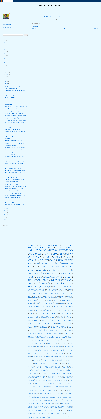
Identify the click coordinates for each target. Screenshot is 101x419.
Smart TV (30, 383)
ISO (72, 360)
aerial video (31, 269)
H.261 (48, 357)
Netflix (60, 248)
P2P (37, 260)
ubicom (51, 413)
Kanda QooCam (55, 363)
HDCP (35, 272)
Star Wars (52, 383)
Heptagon (59, 359)
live (70, 290)
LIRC (48, 364)
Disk (66, 353)
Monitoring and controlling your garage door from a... (15, 202)
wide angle (35, 339)
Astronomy (55, 342)
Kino (30, 364)
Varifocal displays (32, 389)
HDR (43, 359)
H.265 (70, 282)
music (48, 406)
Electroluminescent (33, 317)
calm (35, 394)
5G (39, 313)
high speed (49, 331)
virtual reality (46, 248)
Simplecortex (7, 138)
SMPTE (59, 323)
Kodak (41, 319)
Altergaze (42, 342)
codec (57, 266)
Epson (64, 354)
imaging (43, 309)
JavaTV (45, 363)
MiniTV (63, 367)
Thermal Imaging (55, 324)
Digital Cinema (50, 255)
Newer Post (34, 28)
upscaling (69, 413)
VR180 (36, 266)
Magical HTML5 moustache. (10, 97)
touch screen (37, 312)
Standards (69, 306)
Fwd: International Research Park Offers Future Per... (14, 167)
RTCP (56, 377)
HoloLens (71, 359)
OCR (47, 320)
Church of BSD (5, 29)
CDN (33, 277)
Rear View (31, 379)
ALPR (47, 340)
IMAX (45, 360)
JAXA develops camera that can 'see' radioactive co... (14, 86)
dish (59, 329)
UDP (46, 387)
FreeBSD (47, 356)
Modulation (35, 369)
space (58, 310)
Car (55, 347)
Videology (45, 390)
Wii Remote (43, 391)
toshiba (30, 312)
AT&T (57, 340)
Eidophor (69, 316)
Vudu (51, 326)
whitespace (68, 280)
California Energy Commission (48, 314)
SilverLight (31, 324)
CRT (69, 346)
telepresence (52, 270)
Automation (69, 342)
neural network (40, 333)
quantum (44, 334)
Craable (40, 350)
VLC (65, 289)
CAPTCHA (46, 346)
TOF (44, 289)
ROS (52, 377)
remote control (42, 275)
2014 (5, 62)
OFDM (52, 320)
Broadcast (69, 292)
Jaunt (40, 363)
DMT (71, 350)
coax (62, 307)
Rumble (42, 380)
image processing (65, 249)
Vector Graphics (68, 324)
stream (70, 410)
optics (37, 262)
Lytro (48, 272)
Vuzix (67, 390)
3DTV (49, 252)
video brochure (32, 414)
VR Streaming (67, 267)
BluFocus (67, 344)
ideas (69, 266)
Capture (32, 302)
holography (37, 280)
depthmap (52, 397)
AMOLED (52, 340)
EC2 (64, 316)
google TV (50, 273)
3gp (60, 339)
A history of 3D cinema (9, 127)
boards (65, 393)
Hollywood (68, 317)
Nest (71, 369)
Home (65, 28)
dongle (64, 329)
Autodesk (62, 342)
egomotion (70, 329)
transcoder (60, 299)
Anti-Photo (44, 282)
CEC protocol (56, 346)
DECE (60, 302)
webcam (59, 416)
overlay (49, 333)
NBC (60, 294)
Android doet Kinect (9, 174)
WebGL (50, 307)
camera (31, 246)
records (31, 410)
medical (63, 309)
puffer (50, 409)
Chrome (58, 282)
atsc (70, 297)
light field (69, 250)
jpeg (69, 269)
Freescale (53, 356)
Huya (30, 360)
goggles (37, 309)
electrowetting (34, 330)
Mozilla (56, 294)
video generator (48, 336)
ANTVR (48, 313)
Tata (29, 386)
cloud (40, 269)
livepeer (57, 331)
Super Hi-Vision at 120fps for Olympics (12, 177)
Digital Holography (65, 265)
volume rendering (32, 300)
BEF (61, 343)
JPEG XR (31, 363)
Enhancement (58, 354)
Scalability (40, 381)
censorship (40, 394)
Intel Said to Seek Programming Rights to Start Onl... (14, 163)
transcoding (46, 312)
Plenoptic (31, 289)
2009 (5, 214)
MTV (33, 367)
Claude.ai (66, 314)
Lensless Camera (45, 283)
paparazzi (36, 407)
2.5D (41, 339)
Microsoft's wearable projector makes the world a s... (14, 183)
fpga (39, 299)
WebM (56, 297)
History (39, 249)
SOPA (65, 323)
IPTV (40, 272)
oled (42, 267)
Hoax (62, 317)
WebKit (37, 391)
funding (69, 330)
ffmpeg (30, 280)
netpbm (70, 406)
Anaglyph (48, 342)
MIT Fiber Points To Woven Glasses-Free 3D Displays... (15, 170)
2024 (5, 44)
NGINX (62, 369)
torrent (51, 275)
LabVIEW (52, 364)
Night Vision (63, 370)
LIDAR (67, 303)
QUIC (64, 376)
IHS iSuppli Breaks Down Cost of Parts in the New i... (15, 158)
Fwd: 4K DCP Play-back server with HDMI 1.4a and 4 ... (15, 195)
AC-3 (35, 340)
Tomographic (32, 387)
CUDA (33, 347)
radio (49, 334)
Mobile (30, 266)
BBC (63, 292)
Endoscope (70, 293)
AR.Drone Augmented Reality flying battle (13, 95)
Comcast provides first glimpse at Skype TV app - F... (14, 122)
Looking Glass (45, 366)
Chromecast (48, 286)
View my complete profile (15, 15)
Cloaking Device (52, 349)
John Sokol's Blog (6, 25)
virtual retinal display (53, 337)
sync (70, 334)
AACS (30, 340)
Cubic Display (47, 350)
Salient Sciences (32, 381)
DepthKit (66, 352)
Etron (29, 356)
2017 (5, 56)
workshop (38, 417)
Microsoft (67, 257)
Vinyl (63, 390)
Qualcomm (61, 304)
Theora (52, 386)
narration (63, 406)
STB (39, 279)
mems (62, 403)
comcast (70, 260)
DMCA (67, 350)
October (6, 70)
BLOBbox (66, 343)
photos (65, 333)
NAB (37, 304)
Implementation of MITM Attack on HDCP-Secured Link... (16, 106)
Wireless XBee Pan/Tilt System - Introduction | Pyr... (14, 84)
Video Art (39, 284)
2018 (5, 55)
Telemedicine (46, 386)
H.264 (68, 255)
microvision (31, 404)
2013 (5, 64)
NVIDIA (71, 287)
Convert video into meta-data (10, 145)
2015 (5, 60)
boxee (70, 327)
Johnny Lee (31, 283)
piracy (39, 270)
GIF (67, 356)
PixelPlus (55, 374)
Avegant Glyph (37, 343)
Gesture (64, 282)
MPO (71, 366)
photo (45, 407)
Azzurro (56, 343)
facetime (59, 399)
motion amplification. (39, 406)
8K (63, 339)
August (6, 74)
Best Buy (53, 344)
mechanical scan (49, 403)
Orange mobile (51, 373)
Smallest (38, 324)
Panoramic (64, 283)
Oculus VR (57, 252)
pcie (44, 310)
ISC (65, 360)
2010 (5, 212)
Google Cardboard (49, 303)
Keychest (35, 319)
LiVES (70, 364)
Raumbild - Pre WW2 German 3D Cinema (12, 129)
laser (52, 280)
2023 (5, 46)
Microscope (55, 283)
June (6, 78)
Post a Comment (35, 26)
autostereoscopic (51, 290)
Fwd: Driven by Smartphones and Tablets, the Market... (15, 124)
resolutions (38, 410)
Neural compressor (44, 370)
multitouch (31, 270)
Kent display (70, 363)
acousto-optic (68, 391)
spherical (65, 310)
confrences (35, 329)
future (37, 263)
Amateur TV (70, 300)
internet (53, 249)
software (58, 410)
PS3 (71, 373)
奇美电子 (48, 417)
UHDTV (60, 289)
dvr (31, 262)
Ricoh (71, 379)
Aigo (37, 342)
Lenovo (66, 364)
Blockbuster (60, 344)
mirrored (61, 404)
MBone (52, 366)
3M (57, 339)
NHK (67, 369)
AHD (39, 340)
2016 (5, 58)
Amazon (58, 292)
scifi (48, 310)
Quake (29, 377)
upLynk (63, 413)
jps (63, 400)
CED (62, 346)
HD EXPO (65, 357)
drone (63, 269)
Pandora (69, 320)
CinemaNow (43, 349)
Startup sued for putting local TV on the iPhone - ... (14, 193)
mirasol (55, 404)
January (6, 208)
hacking (65, 290)
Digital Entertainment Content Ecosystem (43, 353)
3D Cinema (30, 260)
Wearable (51, 297)
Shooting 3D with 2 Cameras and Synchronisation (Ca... (15, 113)
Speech (45, 383)
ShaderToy (58, 381)
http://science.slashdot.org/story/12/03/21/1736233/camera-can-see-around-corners (47, 16)
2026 (5, 40)
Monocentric (43, 369)
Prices (71, 322)
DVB (68, 302)
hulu (63, 266)
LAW (46, 249)
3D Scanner (45, 263)
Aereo (58, 262)
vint (34, 416)
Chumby (60, 314)
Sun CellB (38, 289)
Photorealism (41, 374)
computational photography (36, 273)
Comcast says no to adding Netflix (11, 181)
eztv (54, 399)
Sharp (64, 381)
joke (57, 273)
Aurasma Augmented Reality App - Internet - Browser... (15, 152)
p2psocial (30, 407)
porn (70, 333)
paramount (38, 310)
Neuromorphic (54, 370)
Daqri (54, 352)
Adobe (58, 267)
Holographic (56, 287)
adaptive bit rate (43, 327)
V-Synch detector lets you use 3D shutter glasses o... (14, 109)
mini (50, 404)
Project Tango (32, 279)
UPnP (50, 387)
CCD (29, 277)
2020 (5, 51)
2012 (5, 65)
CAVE (37, 314)
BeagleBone (46, 344)
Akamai (63, 300)
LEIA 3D (43, 364)
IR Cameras (68, 277)
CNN (29, 293)
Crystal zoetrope (8, 102)
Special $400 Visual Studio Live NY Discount (13, 159)
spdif (65, 334)
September (7, 72)
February (7, 206)
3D (41, 246)
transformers (56, 411)
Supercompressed (32, 384)
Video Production (69, 389)
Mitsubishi (69, 367)
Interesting (65, 287)
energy (31, 399)
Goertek (35, 357)
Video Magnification (50, 389)
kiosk (48, 309)
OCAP (40, 304)
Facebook (39, 277)
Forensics (41, 356)
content (42, 329)
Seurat (52, 381)
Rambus (30, 306)
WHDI (72, 390)
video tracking (64, 414)
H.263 (52, 357)
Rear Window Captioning (42, 379)
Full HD (46, 277)
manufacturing (31, 403)
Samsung (52, 260)
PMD (64, 320)
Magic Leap (40, 294)
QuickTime (34, 377)
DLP (64, 302)
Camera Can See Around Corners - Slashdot (13, 150)
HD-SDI (29, 359)
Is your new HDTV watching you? (11, 88)
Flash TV (40, 303)
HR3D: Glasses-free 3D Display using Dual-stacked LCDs (15, 101)
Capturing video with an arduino (11, 136)
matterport (40, 403)
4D (35, 313)
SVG (67, 380)
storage (69, 276)
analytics (44, 266)
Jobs (49, 363)
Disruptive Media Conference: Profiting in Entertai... (14, 179)
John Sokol (13, 13)
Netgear (36, 370)
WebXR (61, 297)
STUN (70, 323)
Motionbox (50, 369)
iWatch (41, 400)
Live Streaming (63, 263)
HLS (50, 287)
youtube (33, 252)
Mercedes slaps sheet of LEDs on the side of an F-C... (14, 188)
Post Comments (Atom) (41, 31)
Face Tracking (64, 286)
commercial (68, 307)
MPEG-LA (31, 304)
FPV (49, 317)
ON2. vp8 (54, 272)
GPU (31, 272)
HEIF (50, 359)
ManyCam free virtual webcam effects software (13, 140)
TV (44, 276)
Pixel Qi (59, 322)
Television (31, 284)
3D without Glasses (33, 282)
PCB (68, 373)
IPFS (58, 360)
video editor (39, 259)
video (30, 259)
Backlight (30, 344)
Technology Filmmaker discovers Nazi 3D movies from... (15, 131)
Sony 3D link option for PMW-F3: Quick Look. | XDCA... (15, 115)
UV (54, 387)
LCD (39, 255)
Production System (40, 376)
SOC (63, 380)
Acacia (70, 340)
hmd (61, 255)
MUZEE (36, 367)
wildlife (65, 416)
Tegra (39, 386)
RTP (71, 304)
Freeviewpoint (33, 256)
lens (56, 276)
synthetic (30, 411)
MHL (64, 366)
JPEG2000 (62, 303)
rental (38, 292)
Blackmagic (31, 314)
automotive (41, 290)
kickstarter (69, 400)
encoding (71, 397)
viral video (54, 312)
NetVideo (30, 370)
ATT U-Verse (57, 300)
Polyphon (31, 376)
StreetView (68, 383)
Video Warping (33, 326)
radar (59, 409)
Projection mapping (52, 376)
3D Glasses (50, 267)
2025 (5, 42)
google (42, 252)
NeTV (43, 320)
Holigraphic (56, 257)
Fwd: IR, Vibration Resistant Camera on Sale (13, 133)
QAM (60, 376)
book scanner (63, 327)
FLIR (35, 303)
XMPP (58, 391)
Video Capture (46, 279)
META (56, 366)
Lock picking (31, 366)
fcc (59, 290)
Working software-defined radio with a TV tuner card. (15, 90)
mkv (66, 404)
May (6, 79)
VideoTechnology (43, 326)
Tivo (42, 297)
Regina (60, 379)
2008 (5, 216)
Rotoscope (31, 380)
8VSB (66, 339)
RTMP (70, 283)
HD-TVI (34, 359)
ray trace (65, 409)
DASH (55, 302)
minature (45, 404)
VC (62, 324)
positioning (31, 334)
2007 (5, 217)
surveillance (32, 253)
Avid (44, 343)
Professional (48, 323)
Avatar (29, 343)
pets (42, 407)
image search (48, 400)
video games (68, 299)
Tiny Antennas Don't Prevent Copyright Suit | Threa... (15, 204)
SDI (57, 296)
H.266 (56, 357)
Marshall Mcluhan (48, 367)
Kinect (48, 253)
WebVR (29, 290)
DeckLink (59, 352)
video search (56, 414)
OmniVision (66, 294)
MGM (60, 366)
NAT (55, 369)
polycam (61, 407)
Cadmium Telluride (48, 347)
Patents (36, 296)
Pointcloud (70, 374)
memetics (57, 403)
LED (37, 283)
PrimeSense (33, 323)
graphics (40, 331)
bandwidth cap (53, 327)
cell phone (50, 276)
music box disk (55, 406)
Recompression (53, 379)
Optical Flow (43, 373)
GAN (64, 356)
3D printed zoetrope (8, 104)
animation (56, 307)
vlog (38, 416)
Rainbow (61, 377)
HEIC (47, 359)
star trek (64, 410)
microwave (38, 404)
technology (51, 292)
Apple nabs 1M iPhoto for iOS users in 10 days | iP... (14, 149)
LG (44, 272)
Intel (29, 319)
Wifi (66, 297)
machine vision (32, 286)
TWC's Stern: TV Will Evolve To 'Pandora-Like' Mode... (15, 99)
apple (50, 250)
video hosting (58, 336)
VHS (66, 387)
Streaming (52, 246)
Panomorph (31, 322)
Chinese (66, 347)
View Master (52, 390)
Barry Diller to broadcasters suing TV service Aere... (14, 165)
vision (63, 337)
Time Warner (35, 297)
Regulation (66, 379)
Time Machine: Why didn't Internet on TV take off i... (15, 199)
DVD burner (41, 352)
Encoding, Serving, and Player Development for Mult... (15, 172)
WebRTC (46, 284)
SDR (54, 306)
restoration (45, 410)
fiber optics (43, 330)
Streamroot (60, 383)
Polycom (65, 322)
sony (38, 265)
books (70, 393)
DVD (56, 263)
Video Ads (41, 389)
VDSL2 (62, 387)
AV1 (65, 340)
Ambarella (55, 313)
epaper (34, 299)
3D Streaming (69, 270)
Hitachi (65, 359)
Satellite (62, 296)
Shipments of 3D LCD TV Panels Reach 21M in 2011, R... (15, 186)
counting (45, 396)
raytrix (71, 409)
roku (44, 270)
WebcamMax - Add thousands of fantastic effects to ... (15, 142)
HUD (58, 317)
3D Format (46, 339)
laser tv (63, 273)
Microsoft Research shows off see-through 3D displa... (15, 200)
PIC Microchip (53, 304)
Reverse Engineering (46, 306)
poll (56, 407)
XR (62, 391)
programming (31, 275)
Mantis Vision (52, 319)
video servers (41, 337)
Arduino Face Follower (9, 134)
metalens (69, 309)
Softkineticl (38, 383)
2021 (5, 49)
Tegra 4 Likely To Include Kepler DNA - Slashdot (14, 93)
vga (57, 275)
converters (38, 396)
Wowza (49, 391)
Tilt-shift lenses (64, 386)
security (67, 252)
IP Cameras (59, 277)
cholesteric (47, 394)
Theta (57, 386)
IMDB (49, 360)
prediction (30, 409)
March (6, 83)
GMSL (70, 356)
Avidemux (49, 343)
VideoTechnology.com (7, 24)
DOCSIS (34, 352)
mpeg (69, 273)
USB (70, 272)
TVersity (70, 384)
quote (54, 409)
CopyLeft (60, 349)
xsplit (43, 417)
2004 (5, 221)
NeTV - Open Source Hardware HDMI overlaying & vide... (15, 120)
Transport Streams (52, 289)
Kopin (34, 364)
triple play (37, 413)
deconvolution (44, 397)
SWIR (71, 380)
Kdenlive (63, 363)
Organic (59, 373)
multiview (30, 310)
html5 (30, 257)
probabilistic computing (41, 409)
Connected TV (52, 265)
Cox (35, 350)
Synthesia (47, 384)
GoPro (29, 357)
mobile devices (58, 259)
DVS (50, 352)
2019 (5, 53)
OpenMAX (30, 373)
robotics (62, 276)
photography (31, 292)
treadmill (39, 336)
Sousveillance (63, 272)
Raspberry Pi (43, 260)
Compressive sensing (46, 302)
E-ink (64, 293)
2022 (5, 48)
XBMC (67, 326)
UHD (46, 297)
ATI (61, 340)
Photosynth (49, 374)
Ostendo (58, 320)
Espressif (43, 317)
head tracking (67, 284)
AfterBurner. (31, 342)
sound (53, 310)
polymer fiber (68, 407)
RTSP (41, 296)
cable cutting (67, 279)
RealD (52, 296)
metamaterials (51, 299)
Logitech (38, 366)
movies (40, 286)
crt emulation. (53, 396)
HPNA (54, 359)
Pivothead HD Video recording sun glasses (13, 197)
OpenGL (46, 304)
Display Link (44, 316)
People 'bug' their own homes (10, 154)
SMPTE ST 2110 (57, 380)
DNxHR (29, 352)
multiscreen (31, 333)
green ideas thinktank (7, 27)
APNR (62, 275)
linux (48, 259)
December (7, 67)
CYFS (41, 347)
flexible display (60, 330)
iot (59, 400)
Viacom (44, 307)
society (61, 334)
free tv (70, 399)
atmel (36, 393)
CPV (66, 346)
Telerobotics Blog (6, 22)
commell (70, 394)
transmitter (31, 336)
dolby (29, 299)
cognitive (63, 394)
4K (44, 265)
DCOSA (58, 350)
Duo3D (30, 354)
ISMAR (68, 360)
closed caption (56, 394)
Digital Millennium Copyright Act (40, 293)
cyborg (70, 396)
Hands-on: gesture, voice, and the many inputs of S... (14, 192)
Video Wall (32, 390)
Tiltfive (71, 386)
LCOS (39, 364)
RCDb (40, 377)
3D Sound (52, 339)
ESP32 (39, 354)
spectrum (50, 262)
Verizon (70, 289)
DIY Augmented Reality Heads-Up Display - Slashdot (15, 156)
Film (37, 287)
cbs (29, 329)
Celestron (60, 347)
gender (29, 400)
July (6, 76)
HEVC (52, 277)
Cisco (37, 302)
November (7, 69)
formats (58, 284)
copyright (31, 250)
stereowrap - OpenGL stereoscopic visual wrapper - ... (14, 108)
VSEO (70, 387)
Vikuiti (58, 390)
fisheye (51, 330)
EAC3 (35, 354)
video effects (47, 414)
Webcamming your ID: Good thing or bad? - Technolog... (15, 190)
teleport (37, 411)
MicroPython (57, 367)
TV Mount (63, 384)
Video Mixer (60, 389)
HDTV (68, 256)
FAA (33, 356)
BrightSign (39, 346)
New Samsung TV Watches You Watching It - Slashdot (15, 147)
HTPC (53, 317)
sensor (55, 334)
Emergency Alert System (47, 354)
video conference (60, 253)
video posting (31, 337)
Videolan (38, 390)
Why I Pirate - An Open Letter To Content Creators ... (14, 184)
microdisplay (68, 403)
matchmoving (55, 309)
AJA (43, 340)
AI (51, 263)
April (6, 81)
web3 (31, 313)
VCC (58, 387)
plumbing (51, 407)
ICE (34, 360)
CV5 (37, 347)
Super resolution (32, 307)
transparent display (66, 411)
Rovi (37, 380)
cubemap (64, 396)
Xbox (34, 290)
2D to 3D (61, 270)
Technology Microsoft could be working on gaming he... (15, 126)
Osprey (64, 373)
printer (38, 334)
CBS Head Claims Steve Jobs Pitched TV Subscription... (15, 161)
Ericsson (70, 354)
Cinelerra (36, 349)
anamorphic (31, 393)
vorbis (49, 416)
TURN (59, 384)
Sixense (70, 381)
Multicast (36, 320)
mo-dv (70, 404)
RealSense (66, 377)
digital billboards (51, 329)
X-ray (54, 391)
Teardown (34, 386)
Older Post (96, 28)
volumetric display (64, 312)
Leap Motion (59, 364)
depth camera (46, 256)
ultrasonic (57, 413)
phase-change (57, 333)
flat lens (30, 309)
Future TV (68, 275)
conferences (31, 396)
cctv (32, 249)
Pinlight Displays (50, 322)
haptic (44, 299)
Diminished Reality (56, 293)
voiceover (43, 416)
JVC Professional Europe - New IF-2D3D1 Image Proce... (15, 111)
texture (43, 411)
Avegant (69, 313)
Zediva (34, 327)
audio (51, 266)
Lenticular (32, 294)
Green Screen (41, 357)
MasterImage (61, 319)
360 (41, 253)
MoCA (29, 369)
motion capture (66, 331)
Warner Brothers (59, 326)
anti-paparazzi (57, 279)
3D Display (41, 250)
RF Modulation (46, 377)
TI (55, 384)
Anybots (62, 313)
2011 (5, 210)
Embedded (55, 286)
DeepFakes (36, 316)
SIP (55, 323)
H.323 (60, 357)
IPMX (61, 360)
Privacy (40, 323)
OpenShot (36, 373)
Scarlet (47, 381)
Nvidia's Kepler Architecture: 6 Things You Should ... (15, 143)
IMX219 (53, 360)
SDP (46, 380)
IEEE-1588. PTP (39, 360)
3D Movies (49, 300)
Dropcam (71, 353)
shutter (52, 410)
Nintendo (69, 370)
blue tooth (59, 393)
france (65, 399)
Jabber (36, 363)
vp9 (72, 312)
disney (52, 284)
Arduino (51, 282)
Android (65, 262)
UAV (40, 307)
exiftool (42, 399)
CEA (50, 346)
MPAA (72, 303)
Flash (47, 257)
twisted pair (45, 413)
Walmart (31, 391)
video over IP (67, 336)
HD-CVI (70, 357)
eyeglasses (49, 399)
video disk (40, 414)
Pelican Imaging (40, 322)
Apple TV (38, 257)
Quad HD (69, 376)
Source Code (45, 324)
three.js (48, 411)
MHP (67, 366)
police (43, 262)
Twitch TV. (40, 387)
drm (57, 269)
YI (71, 326)
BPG (71, 343)
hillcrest (35, 400)
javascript (46, 280)
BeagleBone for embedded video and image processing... (15, 118)
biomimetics (48, 393)
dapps (29, 397)
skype (43, 292)
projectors (59, 256)
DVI (46, 352)
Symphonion (41, 384)
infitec (55, 400)
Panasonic (38, 276)
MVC (41, 367)
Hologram (31, 276)
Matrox (30, 320)
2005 (5, 219)
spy (70, 310)
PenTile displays (32, 374)
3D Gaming (42, 300)
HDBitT (38, 359)
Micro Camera (48, 294)
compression (49, 269)
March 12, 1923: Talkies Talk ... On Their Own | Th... (14, 168)
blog (54, 393)
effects (65, 397)
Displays (70, 247)
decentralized (35, 397)
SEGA (50, 380)
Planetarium (63, 374)
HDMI (32, 255)
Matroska (69, 319)
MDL (46, 319)
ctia (59, 396)
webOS (54, 416)
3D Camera (58, 250)
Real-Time (46, 296)
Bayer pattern (37, 344)
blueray (68, 259)
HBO (57, 303)
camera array (62, 260)
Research (36, 306)
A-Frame (71, 339)
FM (36, 356)
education (59, 397)
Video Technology (50, 6)
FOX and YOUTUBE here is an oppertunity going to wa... (15, 117)
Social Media (60, 306)
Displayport (53, 316)
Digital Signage (59, 353)
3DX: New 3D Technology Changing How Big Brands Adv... (16, 175)
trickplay (30, 413)
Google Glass (43, 287)
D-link (53, 350)
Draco (59, 316)
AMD (43, 313)
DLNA (62, 350)
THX (53, 384)
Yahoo (29, 327)
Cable (71, 253)
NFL (59, 369)
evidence (36, 399)
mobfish (30, 406)
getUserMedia (31, 331)
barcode (42, 393)
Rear (72, 377)
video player (59, 280)
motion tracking (33, 267)
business (30, 394)
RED (67, 304)
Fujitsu (59, 356)
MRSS (29, 367)
